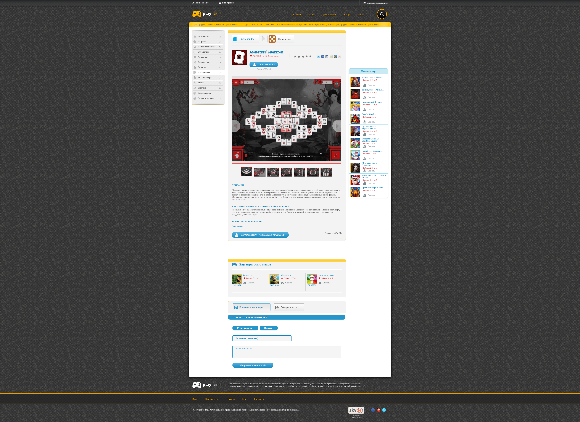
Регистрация (228, 3)
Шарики (202, 41)
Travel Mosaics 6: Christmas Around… (374, 177)
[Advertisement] (208, 130)
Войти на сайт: (202, 3)
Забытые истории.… (327, 275)
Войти (268, 327)
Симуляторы (204, 62)
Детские (202, 67)
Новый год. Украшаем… (373, 151)
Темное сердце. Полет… (373, 78)
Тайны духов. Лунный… (373, 90)
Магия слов (286, 275)
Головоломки (204, 93)
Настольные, (237, 226)
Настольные (204, 72)
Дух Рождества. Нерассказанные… (370, 128)
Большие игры (205, 77)
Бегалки (202, 88)
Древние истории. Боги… (373, 188)
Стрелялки (203, 52)
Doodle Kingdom (369, 114)
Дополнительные (206, 98)
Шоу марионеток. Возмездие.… (370, 164)
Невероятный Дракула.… (373, 102)
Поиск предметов (206, 47)
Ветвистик (248, 275)
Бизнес (201, 83)
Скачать (251, 283)
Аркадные (203, 57)
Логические (203, 36)
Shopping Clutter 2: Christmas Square (370, 140)
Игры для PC (247, 39)
